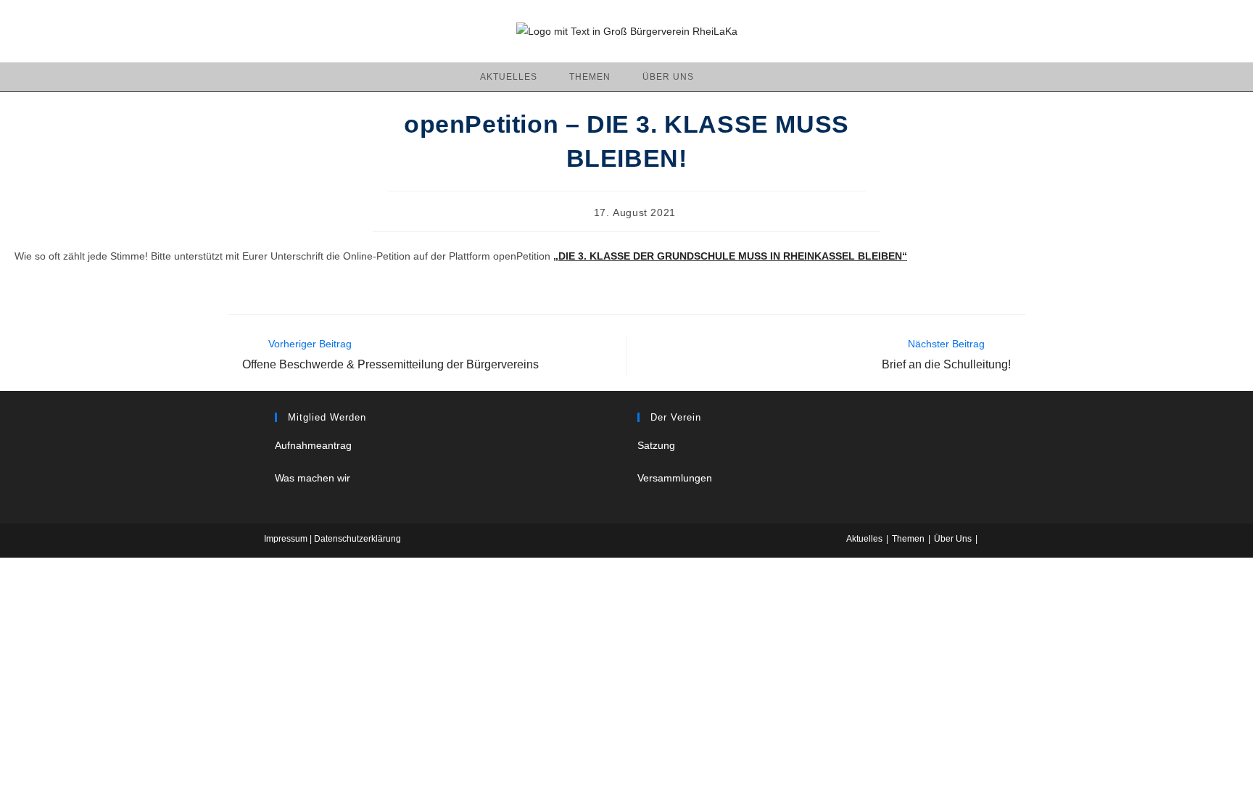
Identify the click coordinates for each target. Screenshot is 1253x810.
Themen (908, 539)
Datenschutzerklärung (357, 539)
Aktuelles (864, 539)
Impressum (287, 539)
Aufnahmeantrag (313, 445)
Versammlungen (674, 478)
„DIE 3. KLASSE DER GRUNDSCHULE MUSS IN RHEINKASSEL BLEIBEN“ (730, 256)
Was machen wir (312, 478)
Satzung (656, 445)
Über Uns (953, 539)
